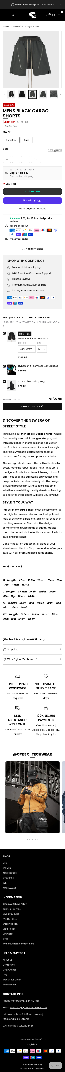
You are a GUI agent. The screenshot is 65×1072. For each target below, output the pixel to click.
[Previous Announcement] (5, 4)
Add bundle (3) (32, 406)
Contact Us (9, 964)
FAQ (5, 974)
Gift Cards (8, 933)
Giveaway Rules (11, 913)
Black (26, 140)
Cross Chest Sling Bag (31, 381)
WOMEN (7, 867)
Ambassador (9, 984)
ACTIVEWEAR (9, 887)
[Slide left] (5, 94)
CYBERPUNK (8, 877)
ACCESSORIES (10, 872)
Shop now (35, 548)
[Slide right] (60, 94)
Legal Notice (9, 928)
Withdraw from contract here (18, 943)
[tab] (27, 839)
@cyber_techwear (32, 754)
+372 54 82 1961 (30, 1000)
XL (25, 159)
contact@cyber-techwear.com (28, 1007)
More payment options (32, 208)
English (31, 1044)
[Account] (12, 15)
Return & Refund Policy (15, 903)
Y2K (4, 882)
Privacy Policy (10, 918)
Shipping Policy (10, 923)
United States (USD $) (31, 1039)
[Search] (53, 15)
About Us (7, 959)
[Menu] (6, 15)
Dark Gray (11, 140)
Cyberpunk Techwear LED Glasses (38, 366)
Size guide (55, 150)
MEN (5, 863)
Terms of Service (12, 908)
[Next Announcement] (60, 4)
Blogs (5, 938)
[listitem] (32, 4)
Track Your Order (12, 979)
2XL (36, 159)
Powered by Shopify (32, 1064)
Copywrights (9, 969)
